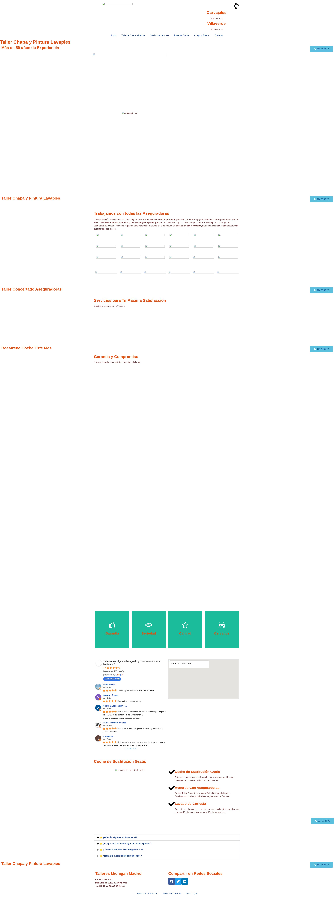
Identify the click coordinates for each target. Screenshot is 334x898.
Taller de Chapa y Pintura (133, 35)
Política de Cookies (172, 894)
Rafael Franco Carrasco (114, 723)
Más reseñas (130, 749)
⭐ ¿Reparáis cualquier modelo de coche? (121, 856)
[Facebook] (171, 881)
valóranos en (111, 679)
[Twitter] (178, 881)
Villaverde (216, 23)
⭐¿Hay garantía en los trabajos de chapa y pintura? (126, 843)
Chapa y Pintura (201, 35)
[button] (167, 837)
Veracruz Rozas (110, 695)
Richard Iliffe (109, 685)
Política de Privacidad (147, 894)
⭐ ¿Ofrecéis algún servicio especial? (118, 837)
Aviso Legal (191, 894)
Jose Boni (108, 736)
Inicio (113, 35)
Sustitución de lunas (159, 35)
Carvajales (216, 12)
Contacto (218, 35)
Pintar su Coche (181, 35)
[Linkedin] (184, 881)
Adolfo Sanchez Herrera (115, 706)
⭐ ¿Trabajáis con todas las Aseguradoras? (121, 850)
